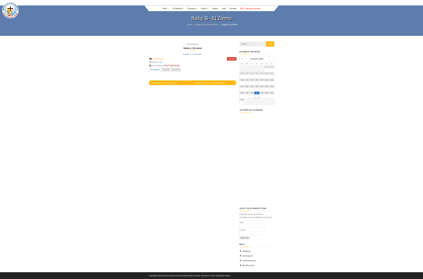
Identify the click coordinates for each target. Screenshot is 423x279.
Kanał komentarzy (249, 260)
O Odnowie (177, 8)
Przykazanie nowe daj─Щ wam (164, 83)
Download (231, 59)
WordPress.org (248, 265)
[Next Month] (271, 59)
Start (165, 8)
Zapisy (204, 8)
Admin (187, 54)
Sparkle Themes (224, 276)
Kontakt (233, 8)
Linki (224, 8)
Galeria (215, 8)
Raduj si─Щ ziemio (193, 48)
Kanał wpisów (247, 256)
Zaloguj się (246, 251)
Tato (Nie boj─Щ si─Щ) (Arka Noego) (209, 83)
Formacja (191, 8)
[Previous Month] (241, 59)
